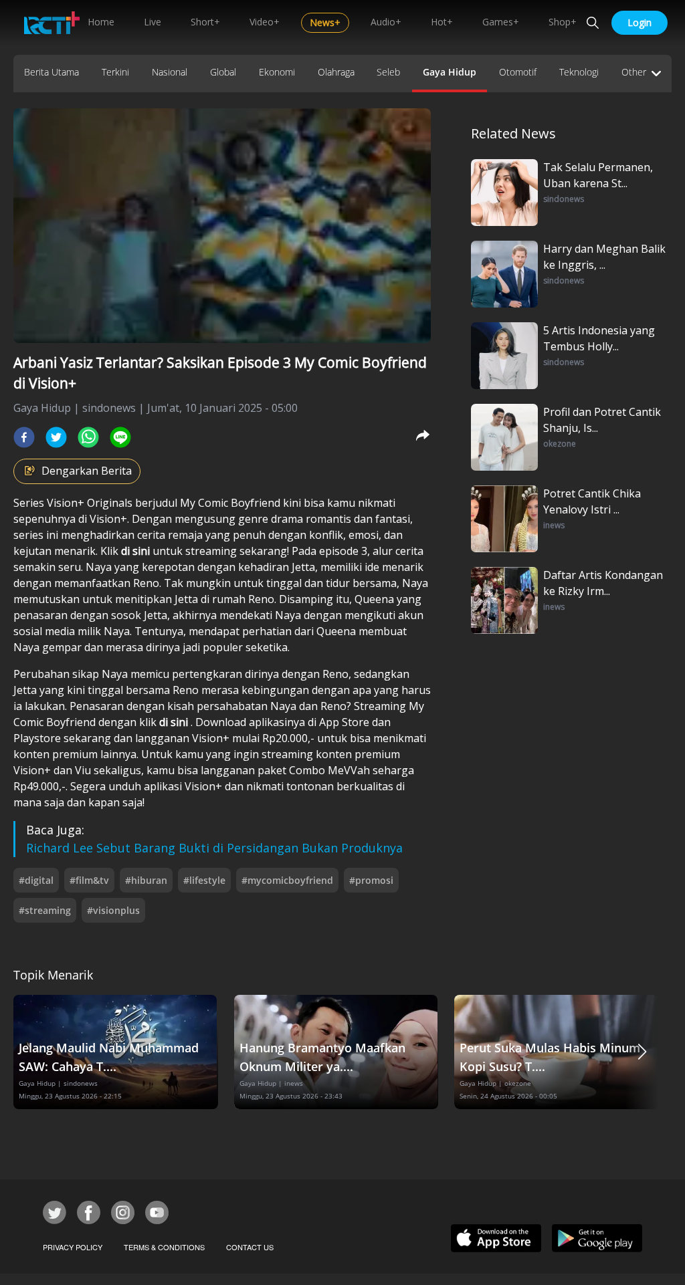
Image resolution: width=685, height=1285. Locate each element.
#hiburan (146, 880)
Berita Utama (51, 72)
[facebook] (24, 437)
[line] (120, 437)
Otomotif (517, 72)
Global (223, 72)
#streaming (45, 910)
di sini (137, 551)
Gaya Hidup (449, 72)
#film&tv (89, 880)
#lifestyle (204, 880)
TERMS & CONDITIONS (164, 1247)
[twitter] (56, 437)
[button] (642, 1052)
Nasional (169, 72)
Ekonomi (277, 72)
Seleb (388, 72)
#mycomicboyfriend (287, 880)
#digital (36, 880)
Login (639, 22)
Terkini (115, 72)
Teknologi (579, 72)
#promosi (371, 880)
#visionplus (113, 910)
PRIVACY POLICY (72, 1247)
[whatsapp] (88, 437)
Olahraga (336, 72)
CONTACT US (250, 1247)
